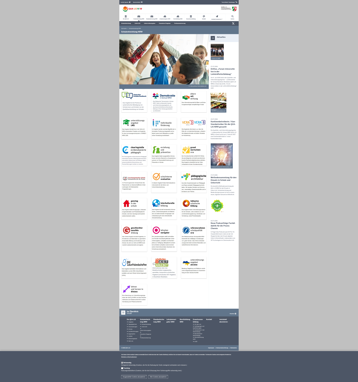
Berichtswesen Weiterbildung (197, 334)
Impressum (211, 348)
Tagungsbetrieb (132, 324)
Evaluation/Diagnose (165, 23)
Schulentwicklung (126, 23)
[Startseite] (132, 9)
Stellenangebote (132, 338)
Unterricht (137, 23)
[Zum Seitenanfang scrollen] (354, 378)
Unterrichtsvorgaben (149, 23)
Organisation (131, 334)
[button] (229, 2)
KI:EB (195, 341)
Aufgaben (130, 322)
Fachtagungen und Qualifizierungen (198, 327)
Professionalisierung (179, 23)
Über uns (130, 341)
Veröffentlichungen (133, 331)
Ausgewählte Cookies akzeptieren (134, 377)
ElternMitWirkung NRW (198, 338)
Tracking (126, 368)
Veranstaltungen (132, 326)
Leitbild (130, 336)
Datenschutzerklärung (222, 348)
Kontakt (209, 319)
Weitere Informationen (129, 357)
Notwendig (127, 363)
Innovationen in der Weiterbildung (199, 331)
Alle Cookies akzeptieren (158, 377)
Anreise (130, 329)
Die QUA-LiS (131, 319)
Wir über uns (197, 324)
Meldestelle (233, 348)
